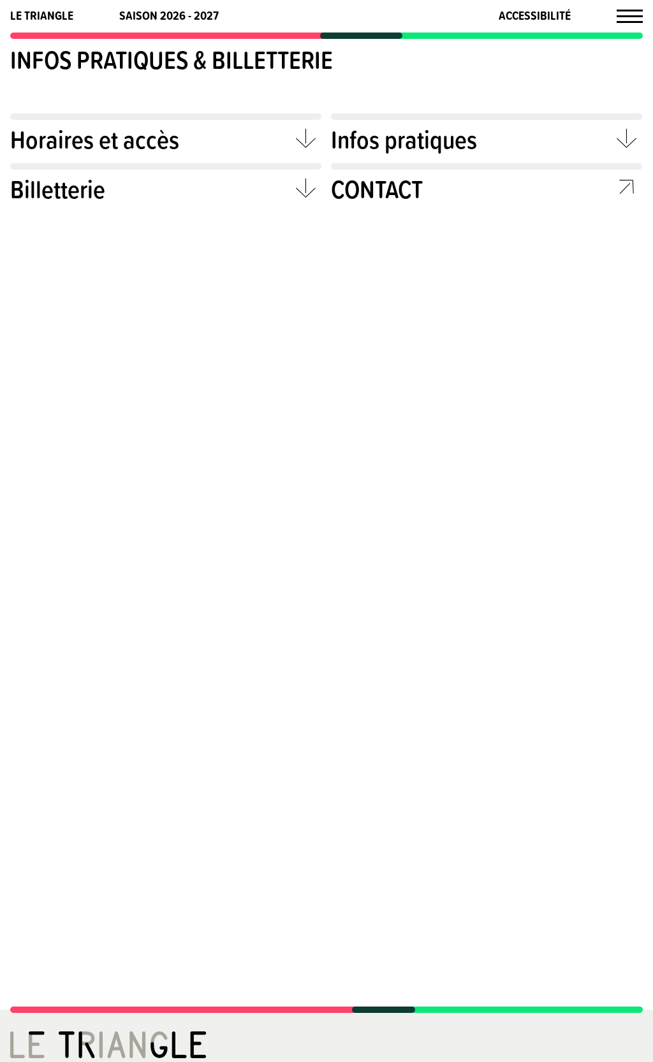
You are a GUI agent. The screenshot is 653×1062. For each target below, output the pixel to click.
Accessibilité (535, 16)
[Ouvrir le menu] (630, 16)
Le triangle (41, 16)
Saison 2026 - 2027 (169, 16)
